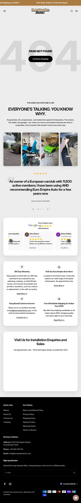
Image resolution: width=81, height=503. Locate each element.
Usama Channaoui (40, 234)
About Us (7, 414)
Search (6, 410)
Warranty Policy (29, 426)
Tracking (6, 422)
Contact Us (8, 418)
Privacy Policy (28, 414)
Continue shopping (40, 59)
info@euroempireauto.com (20, 310)
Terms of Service (29, 430)
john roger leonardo (9, 234)
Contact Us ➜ (21, 317)
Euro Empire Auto (45, 223)
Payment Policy (29, 422)
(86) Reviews (43, 228)
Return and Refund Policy (33, 410)
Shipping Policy (29, 418)
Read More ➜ (22, 294)
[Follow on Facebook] (4, 484)
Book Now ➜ (59, 286)
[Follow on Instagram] (10, 484)
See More (36, 248)
